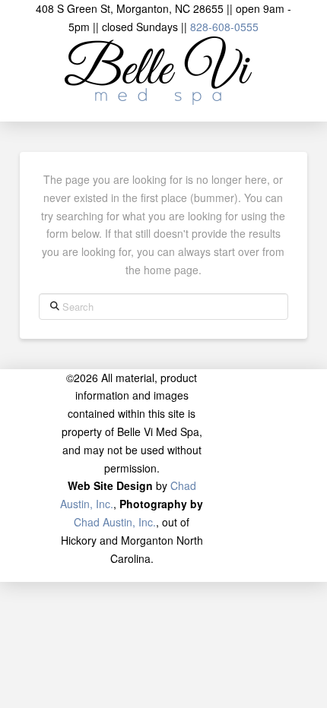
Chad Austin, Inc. (115, 521)
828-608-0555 (224, 26)
